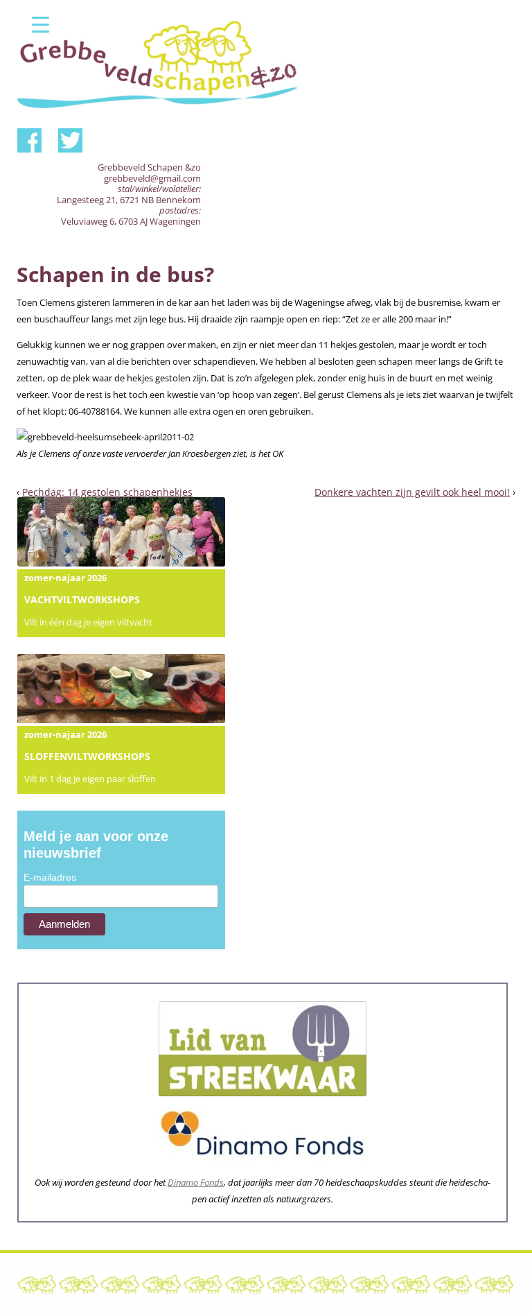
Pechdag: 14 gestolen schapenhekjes (107, 492)
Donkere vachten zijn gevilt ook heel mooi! (412, 492)
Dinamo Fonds (196, 1182)
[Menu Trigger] (40, 24)
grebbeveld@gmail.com (152, 178)
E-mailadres (50, 877)
